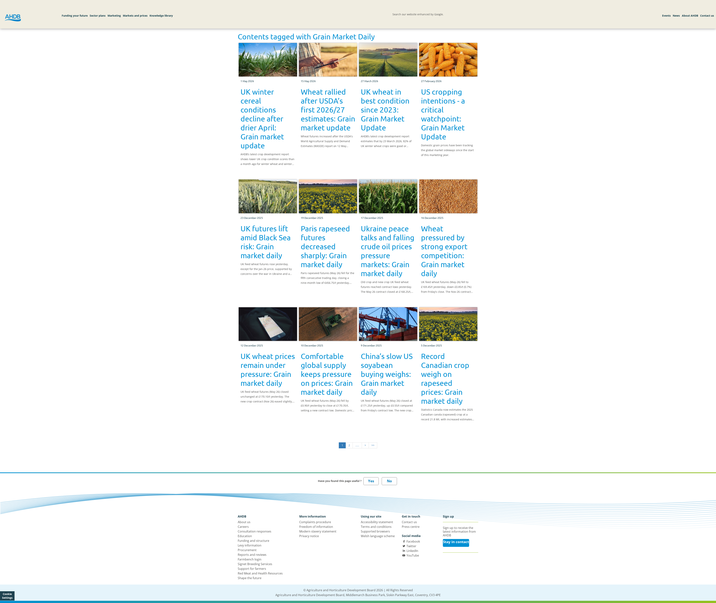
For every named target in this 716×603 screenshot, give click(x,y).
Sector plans (98, 15)
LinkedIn (412, 551)
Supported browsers (375, 531)
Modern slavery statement (317, 531)
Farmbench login (249, 559)
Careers (243, 527)
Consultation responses (254, 531)
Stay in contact (456, 541)
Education (245, 536)
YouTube (412, 555)
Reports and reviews (252, 555)
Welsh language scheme (378, 536)
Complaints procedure (315, 522)
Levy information (249, 545)
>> (372, 445)
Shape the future (249, 578)
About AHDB (690, 15)
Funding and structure (253, 541)
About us (244, 522)
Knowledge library (161, 15)
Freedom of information (316, 527)
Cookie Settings (7, 595)
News (676, 15)
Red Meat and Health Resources (260, 573)
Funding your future (75, 15)
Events (666, 15)
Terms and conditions (376, 527)
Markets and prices (135, 15)
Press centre (411, 527)
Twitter (411, 546)
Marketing (114, 15)
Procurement (247, 550)
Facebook (413, 541)
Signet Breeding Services (255, 564)
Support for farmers (252, 569)
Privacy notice (309, 536)
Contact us (707, 15)
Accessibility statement (377, 522)
